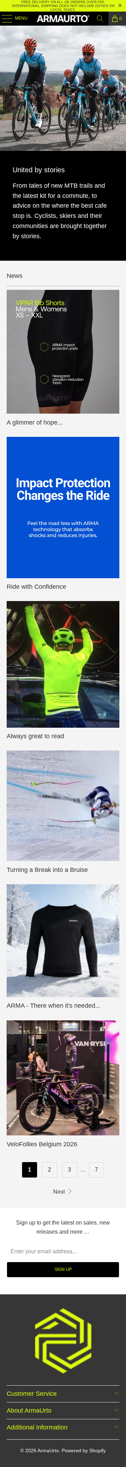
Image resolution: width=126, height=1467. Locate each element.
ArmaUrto (48, 1450)
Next (59, 1192)
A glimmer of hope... (35, 422)
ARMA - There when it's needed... (53, 1005)
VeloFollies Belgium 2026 (42, 1144)
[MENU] (3, 19)
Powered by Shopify (84, 1450)
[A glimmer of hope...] (63, 352)
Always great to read (35, 736)
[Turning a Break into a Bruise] (63, 806)
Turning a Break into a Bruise (47, 869)
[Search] (100, 19)
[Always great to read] (63, 664)
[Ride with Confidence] (63, 507)
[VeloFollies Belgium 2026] (63, 1078)
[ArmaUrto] (62, 19)
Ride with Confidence (36, 586)
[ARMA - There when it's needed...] (63, 940)
